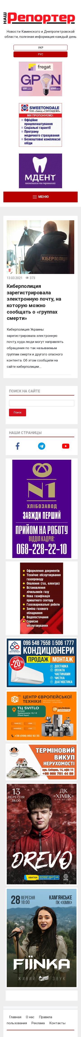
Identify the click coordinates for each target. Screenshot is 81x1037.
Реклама (38, 1023)
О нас (30, 1017)
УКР (40, 47)
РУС (40, 54)
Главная (15, 1017)
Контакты (57, 1023)
